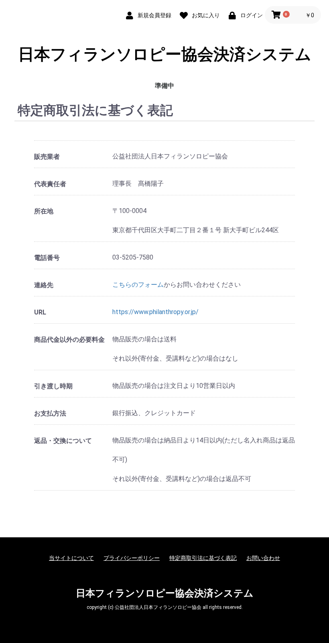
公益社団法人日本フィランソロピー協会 (158, 607)
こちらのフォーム (138, 284)
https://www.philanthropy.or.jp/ (155, 312)
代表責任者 (50, 184)
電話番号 (47, 258)
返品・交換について (63, 440)
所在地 (43, 211)
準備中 (164, 85)
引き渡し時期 (53, 386)
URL (40, 312)
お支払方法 (50, 413)
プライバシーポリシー (132, 558)
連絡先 (43, 285)
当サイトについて (71, 558)
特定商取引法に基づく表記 (203, 558)
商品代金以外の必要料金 (69, 339)
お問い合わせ (263, 558)
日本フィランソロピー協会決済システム (164, 54)
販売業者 (47, 156)
